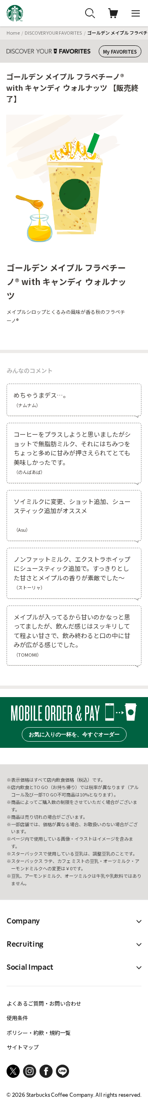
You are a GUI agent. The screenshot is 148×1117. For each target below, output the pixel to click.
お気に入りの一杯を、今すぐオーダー (74, 734)
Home (13, 32)
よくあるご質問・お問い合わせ (44, 1003)
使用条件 (17, 1018)
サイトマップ (23, 1047)
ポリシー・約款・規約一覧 (39, 1033)
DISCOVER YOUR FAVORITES (53, 32)
